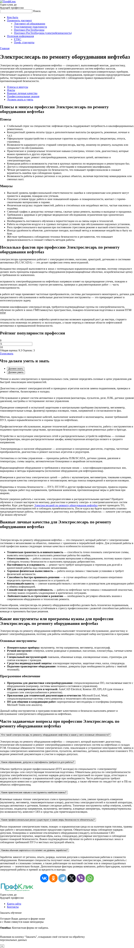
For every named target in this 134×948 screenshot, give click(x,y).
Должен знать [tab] (15, 368)
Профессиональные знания (23, 96)
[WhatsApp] (89, 878)
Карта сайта (14, 903)
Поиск (37, 11)
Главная (4, 48)
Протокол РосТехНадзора (29, 29)
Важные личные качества (22, 93)
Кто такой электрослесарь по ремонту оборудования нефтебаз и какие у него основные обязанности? (55, 735)
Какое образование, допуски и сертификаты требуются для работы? (37, 762)
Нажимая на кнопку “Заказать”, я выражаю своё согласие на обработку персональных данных (42, 929)
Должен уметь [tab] (16, 372)
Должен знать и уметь (20, 99)
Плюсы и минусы (17, 86)
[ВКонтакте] (44, 878)
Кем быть (12, 17)
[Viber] (80, 878)
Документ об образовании (29, 23)
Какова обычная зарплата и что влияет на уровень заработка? (34, 850)
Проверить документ (19, 20)
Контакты (13, 906)
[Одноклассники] (53, 878)
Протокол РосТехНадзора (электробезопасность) (43, 33)
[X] (71, 878)
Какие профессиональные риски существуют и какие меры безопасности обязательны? (48, 819)
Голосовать (6, 353)
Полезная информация (20, 36)
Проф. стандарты (24, 42)
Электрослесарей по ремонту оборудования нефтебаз (66, 505)
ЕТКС (17, 39)
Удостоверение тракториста (30, 26)
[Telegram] (62, 878)
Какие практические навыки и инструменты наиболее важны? (33, 792)
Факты (11, 90)
